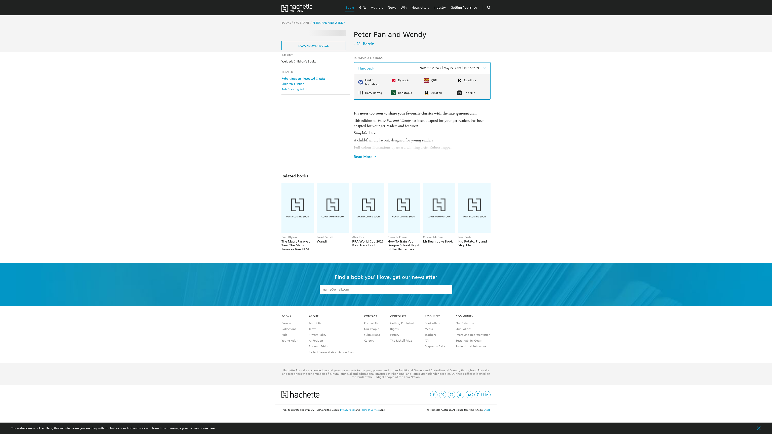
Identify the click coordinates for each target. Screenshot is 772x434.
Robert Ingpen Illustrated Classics (303, 78)
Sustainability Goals (468, 340)
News (392, 7)
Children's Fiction (292, 84)
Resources (432, 316)
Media (429, 329)
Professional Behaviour (471, 346)
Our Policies (463, 329)
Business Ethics (318, 346)
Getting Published (464, 7)
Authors (377, 7)
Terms (312, 329)
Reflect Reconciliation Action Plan (331, 352)
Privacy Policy (317, 335)
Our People (371, 329)
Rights (394, 329)
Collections (288, 329)
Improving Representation (473, 335)
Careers (369, 340)
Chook (487, 409)
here (212, 428)
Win (404, 7)
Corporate (398, 316)
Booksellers (432, 323)
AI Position (316, 340)
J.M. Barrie (364, 43)
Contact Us (371, 323)
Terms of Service (369, 409)
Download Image (313, 46)
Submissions (372, 335)
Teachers (430, 335)
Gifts (362, 7)
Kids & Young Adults (294, 89)
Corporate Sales (435, 346)
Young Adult (289, 340)
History (394, 335)
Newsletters (420, 7)
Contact (370, 316)
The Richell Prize (401, 340)
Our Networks (465, 323)
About (313, 316)
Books (349, 7)
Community (464, 316)
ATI (427, 340)
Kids (284, 335)
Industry (440, 7)
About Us (315, 323)
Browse (286, 323)
